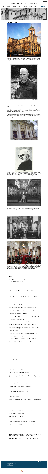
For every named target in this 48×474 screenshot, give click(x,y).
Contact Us (35, 6)
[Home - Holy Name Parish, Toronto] (4, 6)
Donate (43, 6)
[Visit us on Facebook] (38, 462)
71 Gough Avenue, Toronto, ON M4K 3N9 (11, 463)
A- (45, 1)
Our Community (8, 6)
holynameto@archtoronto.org (10, 465)
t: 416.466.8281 (8, 464)
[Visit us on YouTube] (40, 462)
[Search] (39, 6)
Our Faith (14, 6)
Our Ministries (20, 6)
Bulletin (30, 6)
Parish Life (25, 6)
